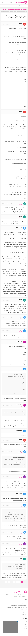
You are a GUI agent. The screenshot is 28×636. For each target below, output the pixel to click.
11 (8, 582)
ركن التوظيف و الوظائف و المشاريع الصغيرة (19, 605)
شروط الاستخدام (24, 624)
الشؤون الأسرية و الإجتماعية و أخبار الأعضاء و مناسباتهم (17, 607)
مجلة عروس (16, 6)
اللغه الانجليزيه (24, 603)
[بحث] (1, 2)
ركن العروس (24, 614)
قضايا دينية (25, 612)
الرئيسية (24, 9)
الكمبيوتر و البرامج (23, 610)
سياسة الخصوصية (23, 626)
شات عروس (4, 9)
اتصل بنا (25, 628)
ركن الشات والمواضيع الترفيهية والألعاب (15, 9)
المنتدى (23, 6)
